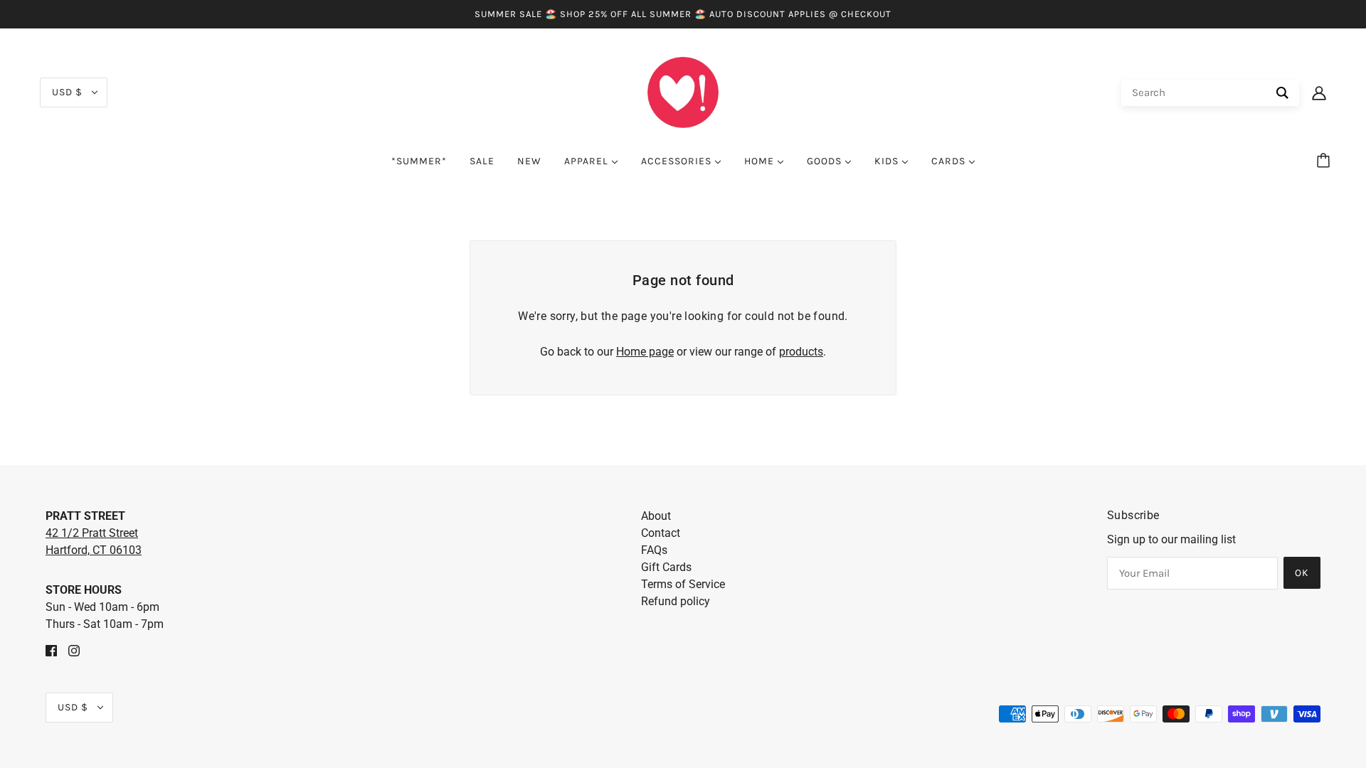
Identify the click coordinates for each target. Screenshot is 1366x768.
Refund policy (675, 601)
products (801, 351)
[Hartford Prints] (683, 91)
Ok (1302, 573)
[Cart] (1325, 161)
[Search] (1282, 93)
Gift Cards (666, 567)
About (656, 516)
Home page (645, 351)
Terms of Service (683, 584)
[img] (51, 650)
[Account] (1319, 92)
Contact (660, 533)
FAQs (654, 550)
